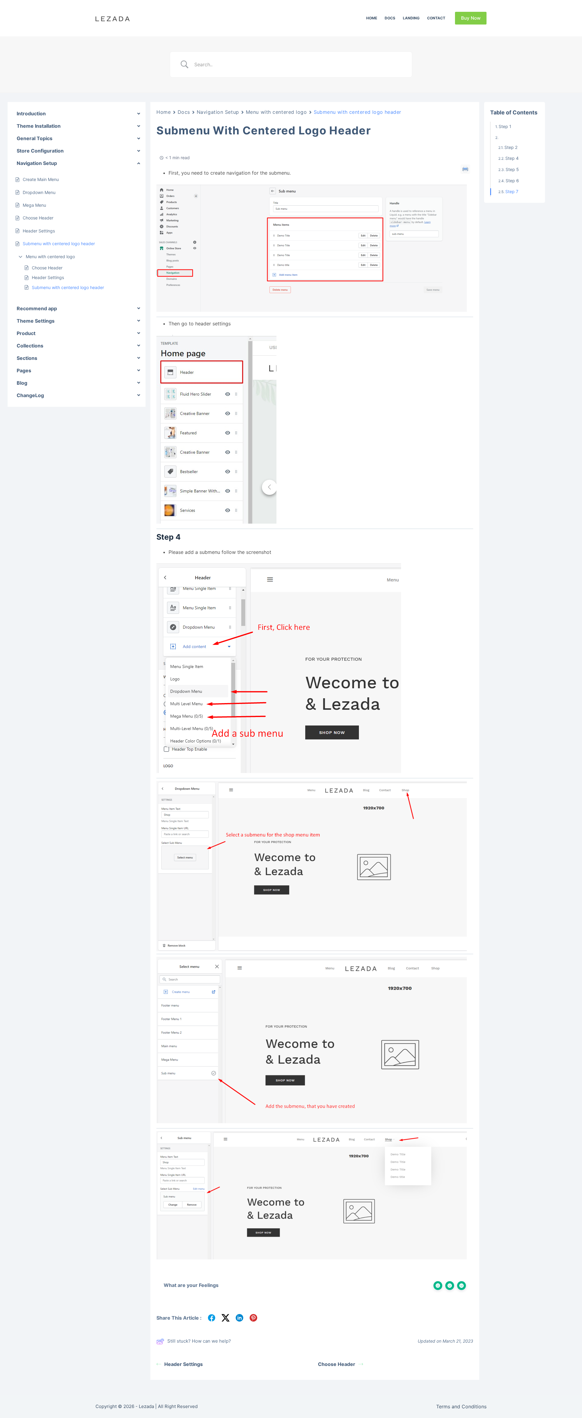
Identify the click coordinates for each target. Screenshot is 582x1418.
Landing (411, 18)
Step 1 (505, 126)
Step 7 (511, 191)
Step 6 (512, 180)
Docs (390, 18)
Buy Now (470, 18)
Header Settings (48, 277)
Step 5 (512, 169)
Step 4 (512, 158)
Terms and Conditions (461, 1406)
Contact (436, 18)
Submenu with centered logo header (68, 287)
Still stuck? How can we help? (199, 1341)
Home (371, 18)
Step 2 (510, 147)
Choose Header (47, 267)
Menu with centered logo (50, 256)
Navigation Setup (218, 112)
